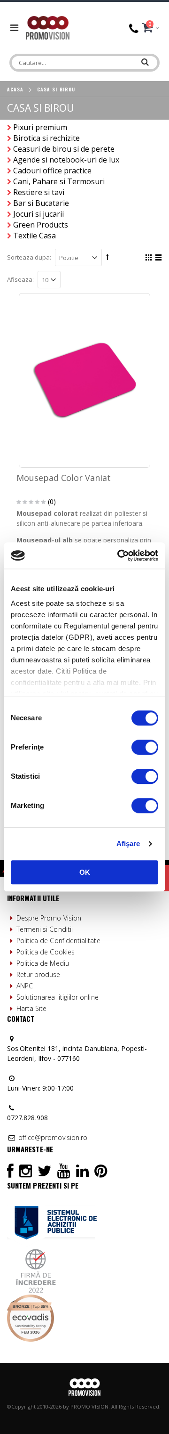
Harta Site (31, 1008)
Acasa (15, 89)
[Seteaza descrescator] (107, 257)
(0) (52, 501)
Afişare (128, 843)
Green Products (40, 225)
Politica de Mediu (42, 963)
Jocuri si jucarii (38, 214)
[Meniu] (14, 27)
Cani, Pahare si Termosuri (59, 181)
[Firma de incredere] (36, 1251)
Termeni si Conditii (44, 929)
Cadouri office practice (52, 170)
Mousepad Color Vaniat (63, 477)
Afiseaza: (20, 280)
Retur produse (38, 974)
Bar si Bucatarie (41, 203)
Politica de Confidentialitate (58, 940)
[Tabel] (147, 258)
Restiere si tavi (38, 192)
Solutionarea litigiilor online (57, 997)
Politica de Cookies (45, 951)
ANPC (24, 985)
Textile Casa (34, 235)
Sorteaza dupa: (29, 257)
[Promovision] (47, 28)
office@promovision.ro (52, 1137)
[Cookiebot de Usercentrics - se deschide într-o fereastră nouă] (119, 555)
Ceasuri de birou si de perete (64, 149)
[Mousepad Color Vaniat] (84, 380)
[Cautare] (145, 60)
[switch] (144, 747)
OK (84, 872)
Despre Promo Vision (48, 917)
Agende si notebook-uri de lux (66, 160)
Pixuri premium (40, 127)
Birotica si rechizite (46, 138)
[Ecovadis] (30, 1299)
